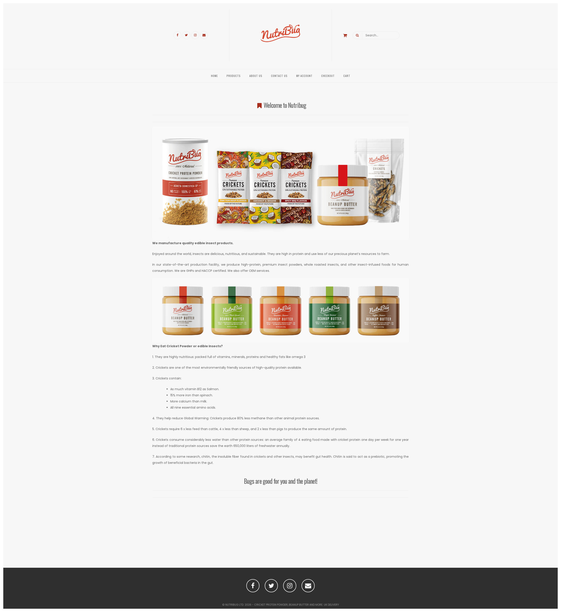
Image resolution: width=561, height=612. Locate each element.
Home (214, 76)
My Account (304, 76)
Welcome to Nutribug (285, 105)
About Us (255, 76)
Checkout (328, 76)
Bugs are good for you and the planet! (280, 481)
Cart (346, 76)
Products (234, 76)
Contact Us (279, 76)
